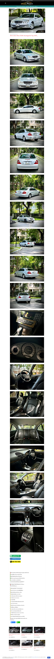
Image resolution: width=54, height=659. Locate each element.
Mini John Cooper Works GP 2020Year (39, 635)
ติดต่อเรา (36, 6)
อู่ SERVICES (27, 6)
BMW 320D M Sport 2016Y (26, 647)
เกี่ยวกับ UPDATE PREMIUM (20, 6)
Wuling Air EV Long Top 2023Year (26, 635)
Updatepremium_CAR (13, 34)
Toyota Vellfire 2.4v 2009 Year (39, 648)
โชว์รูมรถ (32, 6)
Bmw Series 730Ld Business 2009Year (14, 648)
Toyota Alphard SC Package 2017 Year (14, 635)
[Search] (5, 3)
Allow (49, 657)
